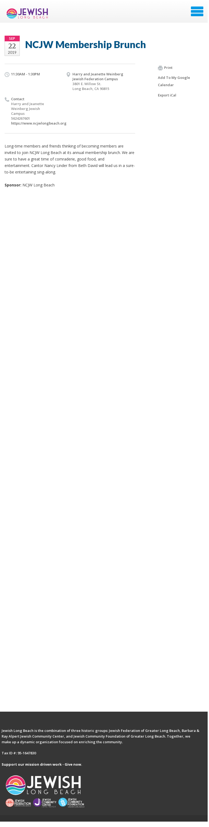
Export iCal (167, 95)
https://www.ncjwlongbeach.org (39, 123)
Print (168, 67)
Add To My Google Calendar (174, 81)
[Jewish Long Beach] (28, 13)
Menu (197, 11)
